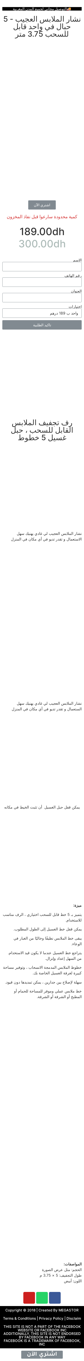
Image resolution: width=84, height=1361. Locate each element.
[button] (42, 205)
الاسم (77, 260)
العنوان (76, 291)
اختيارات (75, 306)
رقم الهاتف (73, 275)
